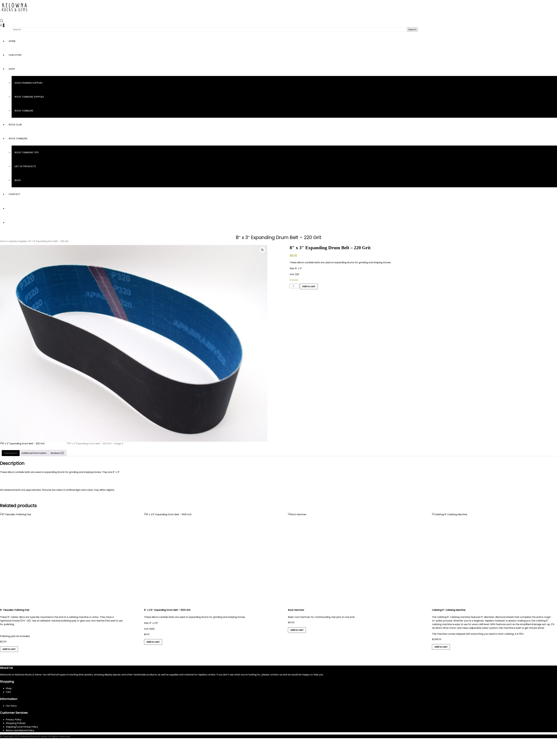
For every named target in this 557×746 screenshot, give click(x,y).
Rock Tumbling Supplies (29, 96)
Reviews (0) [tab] (57, 453)
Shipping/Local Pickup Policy (22, 726)
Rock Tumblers (24, 110)
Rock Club (15, 124)
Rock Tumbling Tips (27, 152)
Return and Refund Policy (20, 730)
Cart (8, 692)
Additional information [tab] (34, 453)
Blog (18, 180)
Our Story (15, 55)
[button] (262, 250)
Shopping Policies (16, 723)
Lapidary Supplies (18, 241)
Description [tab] (10, 453)
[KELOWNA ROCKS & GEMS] (14, 13)
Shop (12, 69)
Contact (14, 194)
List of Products (25, 166)
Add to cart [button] (9, 649)
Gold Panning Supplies (29, 83)
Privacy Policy (13, 719)
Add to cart (308, 286)
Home (12, 41)
